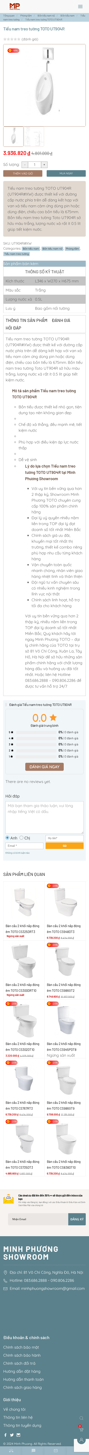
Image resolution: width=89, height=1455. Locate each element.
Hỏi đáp (13, 327)
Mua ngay (66, 173)
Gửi (65, 845)
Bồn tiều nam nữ (52, 248)
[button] (80, 6)
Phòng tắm (72, 248)
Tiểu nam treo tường (16, 253)
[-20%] (65, 901)
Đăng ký (77, 1219)
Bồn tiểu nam (31, 248)
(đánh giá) (30, 39)
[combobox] (82, 1418)
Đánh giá (61, 320)
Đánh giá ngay (44, 766)
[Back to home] (14, 6)
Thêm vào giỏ (23, 173)
